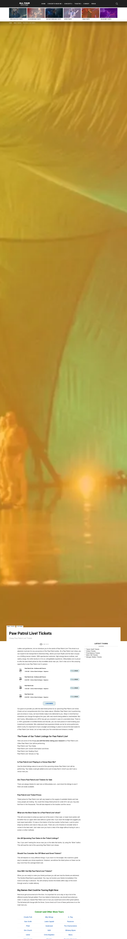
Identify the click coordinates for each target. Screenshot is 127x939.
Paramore (70, 921)
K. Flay (70, 917)
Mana (70, 934)
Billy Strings (49, 917)
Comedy (86, 3)
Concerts (68, 3)
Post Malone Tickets (93, 653)
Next (117, 14)
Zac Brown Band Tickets (34, 19)
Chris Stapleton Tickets (16, 19)
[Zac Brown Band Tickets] (36, 13)
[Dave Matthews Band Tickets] (54, 13)
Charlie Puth (28, 917)
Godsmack (49, 926)
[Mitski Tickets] (72, 13)
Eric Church (28, 930)
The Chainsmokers (70, 926)
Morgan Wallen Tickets (94, 657)
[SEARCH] (117, 3)
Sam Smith (28, 921)
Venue (93, 3)
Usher (28, 934)
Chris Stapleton (49, 934)
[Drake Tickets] (90, 13)
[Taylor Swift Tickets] (108, 13)
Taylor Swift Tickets (106, 19)
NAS (49, 930)
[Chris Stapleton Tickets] (18, 13)
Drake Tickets (86, 19)
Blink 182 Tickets (92, 655)
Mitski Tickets (68, 19)
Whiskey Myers (70, 930)
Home (43, 3)
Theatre (77, 3)
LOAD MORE (49, 703)
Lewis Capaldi (49, 921)
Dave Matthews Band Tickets (53, 19)
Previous (10, 14)
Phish (28, 926)
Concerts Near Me (55, 3)
